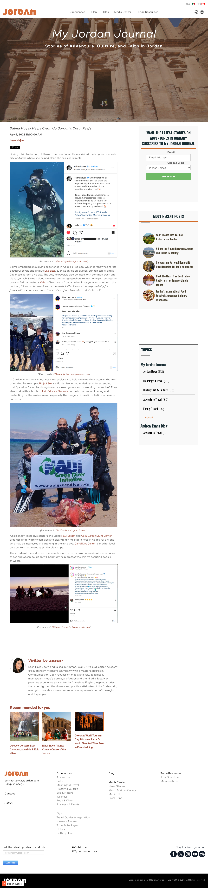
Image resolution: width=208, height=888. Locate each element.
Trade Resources (171, 773)
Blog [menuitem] (106, 12)
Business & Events (68, 804)
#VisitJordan (80, 847)
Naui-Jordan (68, 536)
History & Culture (67, 789)
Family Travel (153, 408)
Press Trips (115, 798)
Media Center (117, 782)
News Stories (117, 786)
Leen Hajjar (17, 140)
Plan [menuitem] (94, 12)
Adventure (63, 777)
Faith (60, 781)
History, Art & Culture (158, 390)
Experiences (64, 773)
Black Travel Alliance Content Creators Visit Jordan (54, 749)
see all (149, 417)
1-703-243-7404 (14, 784)
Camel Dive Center (85, 543)
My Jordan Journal (104, 34)
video (43, 282)
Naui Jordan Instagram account (71, 530)
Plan (59, 813)
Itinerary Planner (67, 821)
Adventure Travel (155, 399)
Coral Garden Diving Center (96, 536)
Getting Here (65, 833)
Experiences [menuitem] (77, 12)
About (9, 803)
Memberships (169, 781)
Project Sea (45, 383)
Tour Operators (170, 777)
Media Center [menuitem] (122, 12)
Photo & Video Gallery (122, 790)
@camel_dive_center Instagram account (71, 627)
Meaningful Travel (156, 380)
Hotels (61, 829)
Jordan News (153, 371)
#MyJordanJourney (84, 851)
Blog (111, 773)
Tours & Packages (67, 825)
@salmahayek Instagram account (71, 261)
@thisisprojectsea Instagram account (71, 374)
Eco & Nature (65, 793)
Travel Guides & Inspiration (73, 817)
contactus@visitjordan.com (22, 780)
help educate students (55, 391)
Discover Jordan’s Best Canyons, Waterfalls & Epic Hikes (24, 749)
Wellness (62, 797)
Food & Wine (64, 800)
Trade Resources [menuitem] (147, 12)
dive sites (49, 271)
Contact (10, 793)
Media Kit (114, 794)
